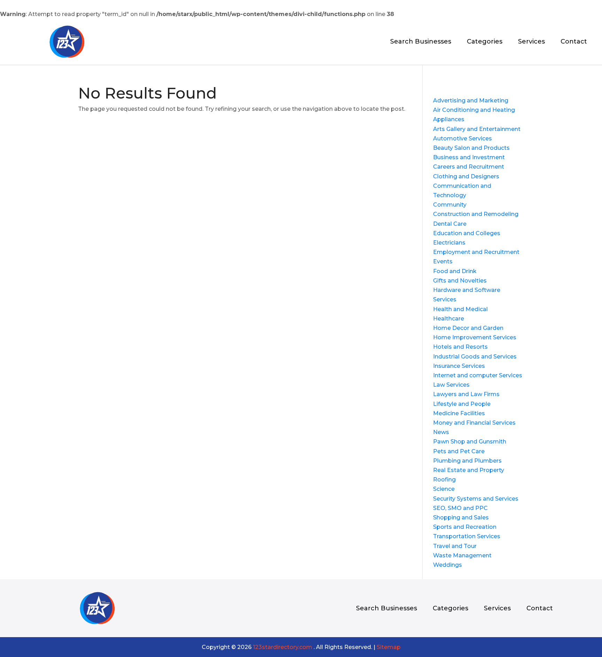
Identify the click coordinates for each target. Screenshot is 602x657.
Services (531, 42)
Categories (484, 42)
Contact (574, 42)
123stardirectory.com (282, 647)
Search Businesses (420, 42)
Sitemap (389, 647)
